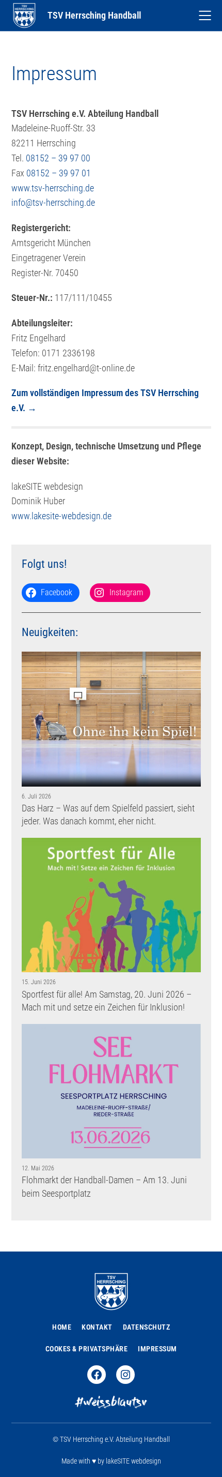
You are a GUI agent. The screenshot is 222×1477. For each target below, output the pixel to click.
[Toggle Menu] (205, 15)
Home (61, 1327)
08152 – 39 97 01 (58, 173)
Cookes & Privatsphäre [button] (86, 1349)
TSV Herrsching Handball (94, 15)
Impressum (157, 1349)
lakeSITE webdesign (133, 1461)
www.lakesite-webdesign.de (61, 515)
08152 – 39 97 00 (58, 158)
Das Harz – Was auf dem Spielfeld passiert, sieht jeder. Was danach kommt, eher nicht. (108, 814)
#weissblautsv (111, 1403)
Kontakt (97, 1327)
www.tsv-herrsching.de (52, 188)
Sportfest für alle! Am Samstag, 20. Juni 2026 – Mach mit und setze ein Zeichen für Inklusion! (107, 1001)
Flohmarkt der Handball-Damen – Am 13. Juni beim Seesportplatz (104, 1186)
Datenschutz (146, 1327)
